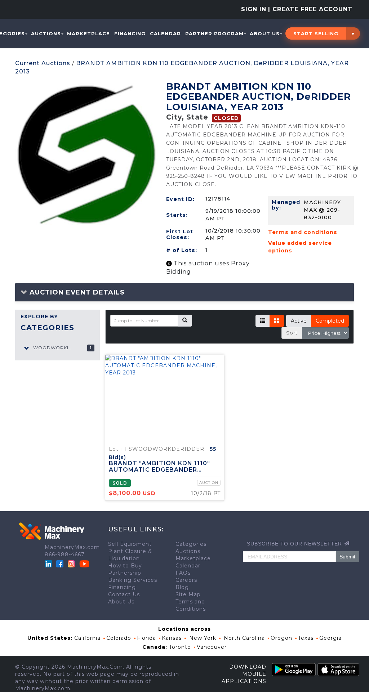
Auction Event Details (76, 292)
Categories (190, 544)
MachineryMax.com (72, 547)
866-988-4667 (65, 554)
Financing (130, 33)
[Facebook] (59, 563)
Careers (186, 580)
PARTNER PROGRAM (214, 33)
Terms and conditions (302, 232)
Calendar (165, 33)
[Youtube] (84, 563)
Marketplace (88, 33)
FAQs (183, 573)
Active (299, 321)
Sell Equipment (130, 544)
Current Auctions (42, 63)
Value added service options (300, 247)
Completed (330, 321)
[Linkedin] (49, 563)
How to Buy (125, 565)
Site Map (188, 594)
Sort (292, 333)
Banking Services (132, 580)
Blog (182, 587)
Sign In (253, 9)
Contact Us (124, 594)
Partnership (124, 573)
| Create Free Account (310, 9)
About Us (265, 33)
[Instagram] (72, 563)
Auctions (46, 33)
